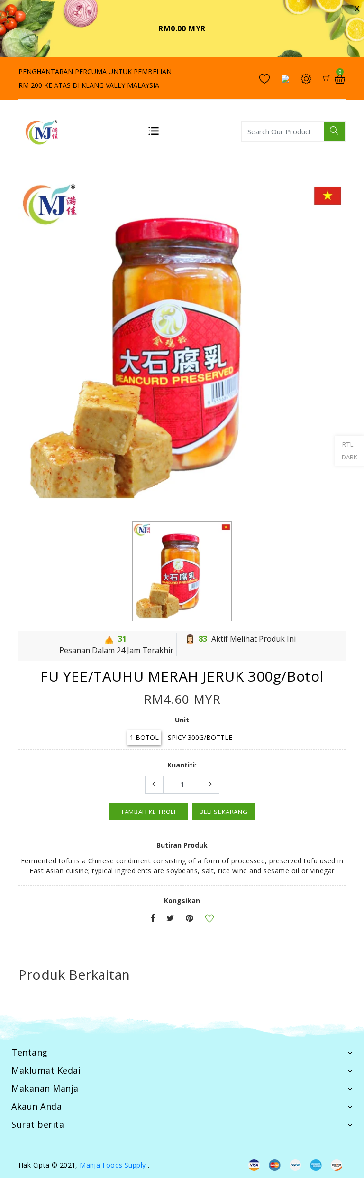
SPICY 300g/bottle (200, 737)
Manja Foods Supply (113, 1164)
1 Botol (144, 737)
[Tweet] (170, 918)
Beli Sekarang (223, 811)
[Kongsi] (152, 918)
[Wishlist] (203, 919)
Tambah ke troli (148, 811)
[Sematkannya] (189, 918)
